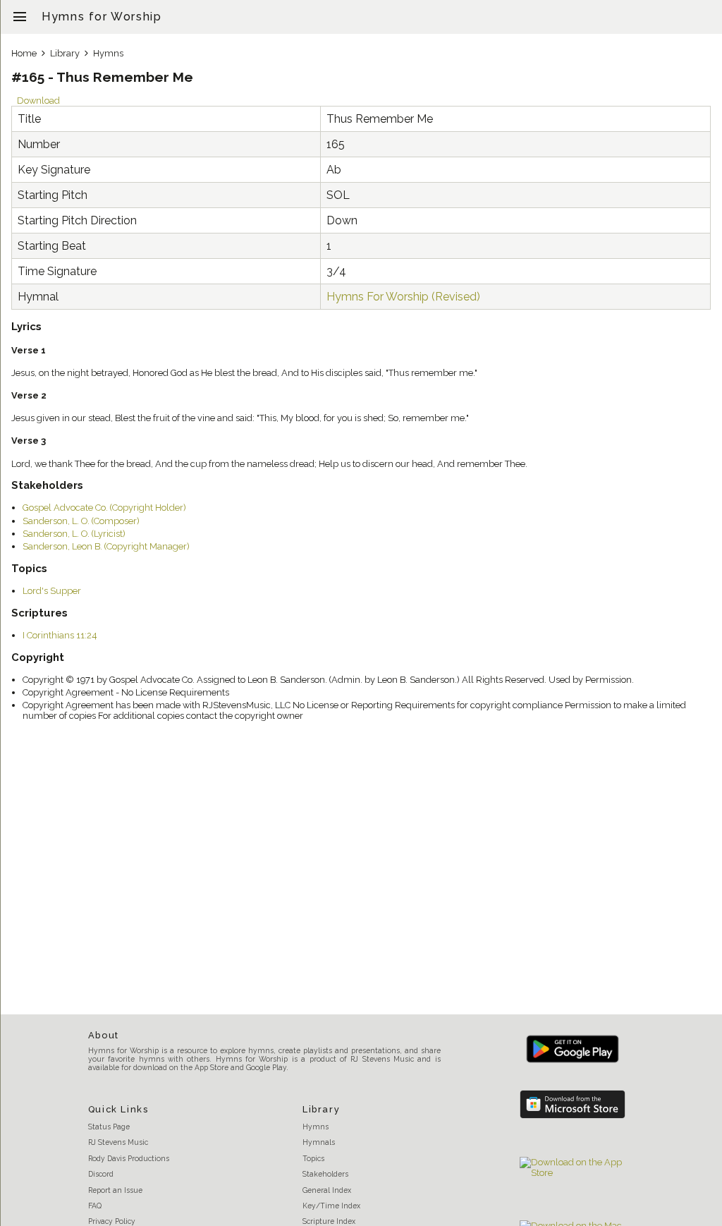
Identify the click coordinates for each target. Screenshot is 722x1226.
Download (38, 100)
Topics (313, 1158)
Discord (101, 1174)
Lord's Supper (52, 590)
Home (24, 53)
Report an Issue (115, 1190)
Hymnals (318, 1142)
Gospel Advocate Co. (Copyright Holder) (104, 507)
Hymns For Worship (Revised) (403, 296)
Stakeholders (325, 1174)
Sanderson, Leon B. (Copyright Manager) (106, 546)
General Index (326, 1190)
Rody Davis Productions (128, 1158)
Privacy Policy (111, 1221)
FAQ (95, 1205)
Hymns (108, 53)
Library (65, 53)
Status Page (109, 1126)
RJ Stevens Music (118, 1142)
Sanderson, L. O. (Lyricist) (74, 533)
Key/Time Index (331, 1205)
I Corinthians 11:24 (60, 635)
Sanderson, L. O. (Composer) (81, 521)
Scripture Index (328, 1221)
